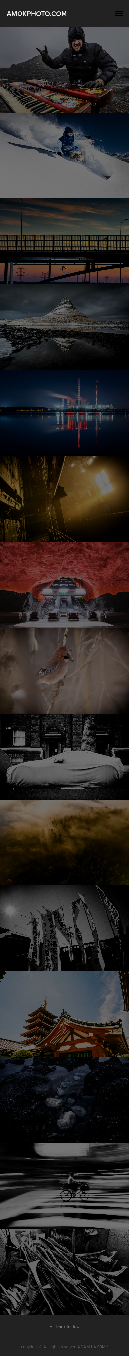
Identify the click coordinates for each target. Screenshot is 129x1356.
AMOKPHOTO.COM (37, 13)
